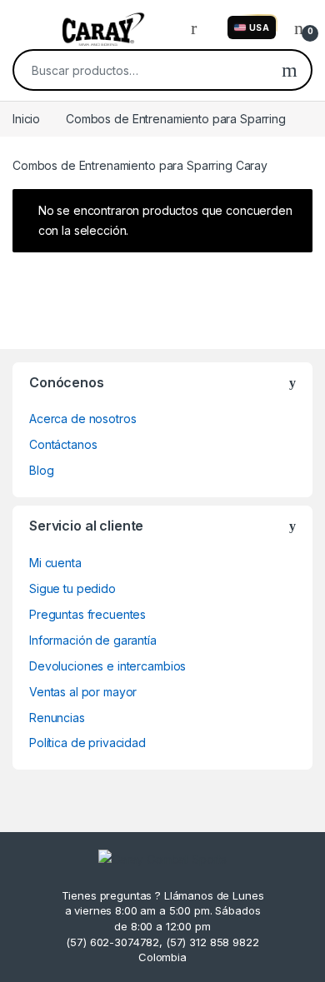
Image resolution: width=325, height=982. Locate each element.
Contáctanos (63, 444)
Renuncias (57, 717)
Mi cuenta (55, 563)
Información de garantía (93, 640)
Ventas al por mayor (83, 692)
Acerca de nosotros (82, 418)
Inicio (26, 119)
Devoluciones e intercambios (107, 666)
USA (259, 27)
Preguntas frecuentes (87, 614)
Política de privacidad (87, 742)
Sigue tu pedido (72, 588)
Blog (41, 470)
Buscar (289, 70)
